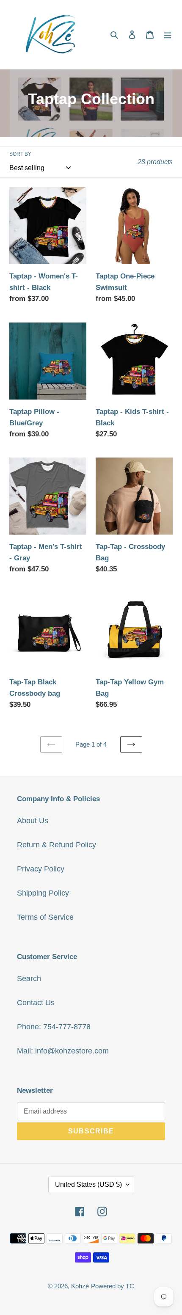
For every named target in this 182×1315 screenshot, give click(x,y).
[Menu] (167, 34)
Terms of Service (45, 917)
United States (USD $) (88, 1184)
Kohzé (80, 1286)
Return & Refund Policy (56, 845)
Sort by (20, 154)
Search (29, 978)
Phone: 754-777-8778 (54, 1027)
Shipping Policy (43, 893)
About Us (32, 820)
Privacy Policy (40, 869)
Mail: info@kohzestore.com (63, 1051)
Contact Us (36, 1002)
